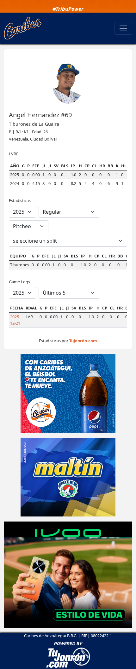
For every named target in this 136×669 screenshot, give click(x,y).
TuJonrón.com (83, 340)
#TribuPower (68, 8)
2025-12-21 (15, 320)
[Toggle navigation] (123, 28)
